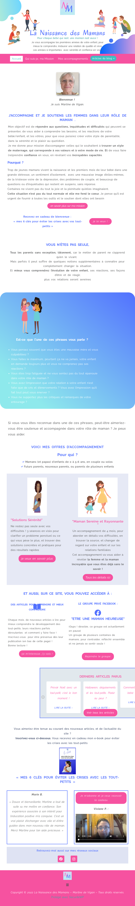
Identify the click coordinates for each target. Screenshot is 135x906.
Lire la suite (62, 708)
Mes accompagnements (73, 58)
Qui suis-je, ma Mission (39, 58)
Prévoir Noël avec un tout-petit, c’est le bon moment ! (63, 693)
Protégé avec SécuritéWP (67, 897)
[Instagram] (74, 859)
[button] (103, 58)
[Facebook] (61, 859)
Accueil (16, 58)
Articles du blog (102, 58)
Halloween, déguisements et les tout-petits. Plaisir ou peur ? (100, 693)
